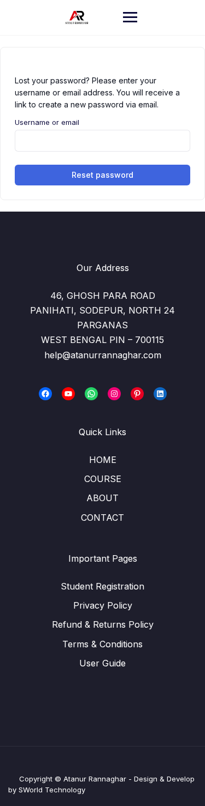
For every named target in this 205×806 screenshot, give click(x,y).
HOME (102, 459)
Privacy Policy (102, 605)
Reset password (102, 174)
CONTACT (102, 517)
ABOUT (102, 497)
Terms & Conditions (102, 644)
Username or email (47, 122)
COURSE (102, 478)
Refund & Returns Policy (103, 624)
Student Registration (102, 586)
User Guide (102, 663)
